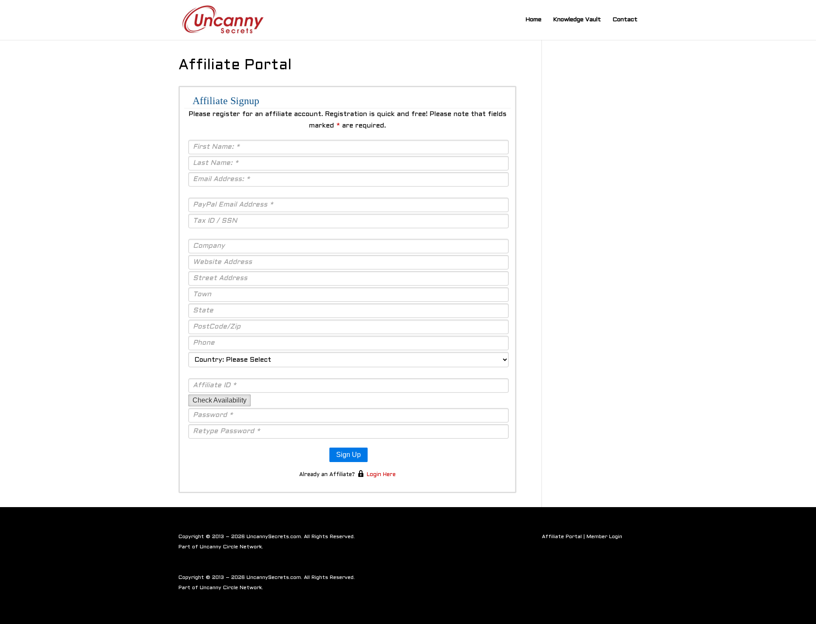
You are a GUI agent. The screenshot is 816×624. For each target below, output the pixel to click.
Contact (625, 20)
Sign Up (348, 454)
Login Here (381, 474)
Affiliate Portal (562, 536)
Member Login (604, 536)
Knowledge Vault (577, 20)
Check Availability (219, 400)
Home (533, 20)
